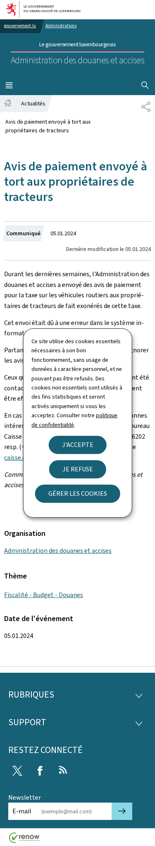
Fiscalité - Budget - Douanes (43, 594)
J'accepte (77, 444)
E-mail (21, 811)
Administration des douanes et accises (58, 550)
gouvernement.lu (20, 26)
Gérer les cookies (77, 493)
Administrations (60, 26)
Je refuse (77, 469)
